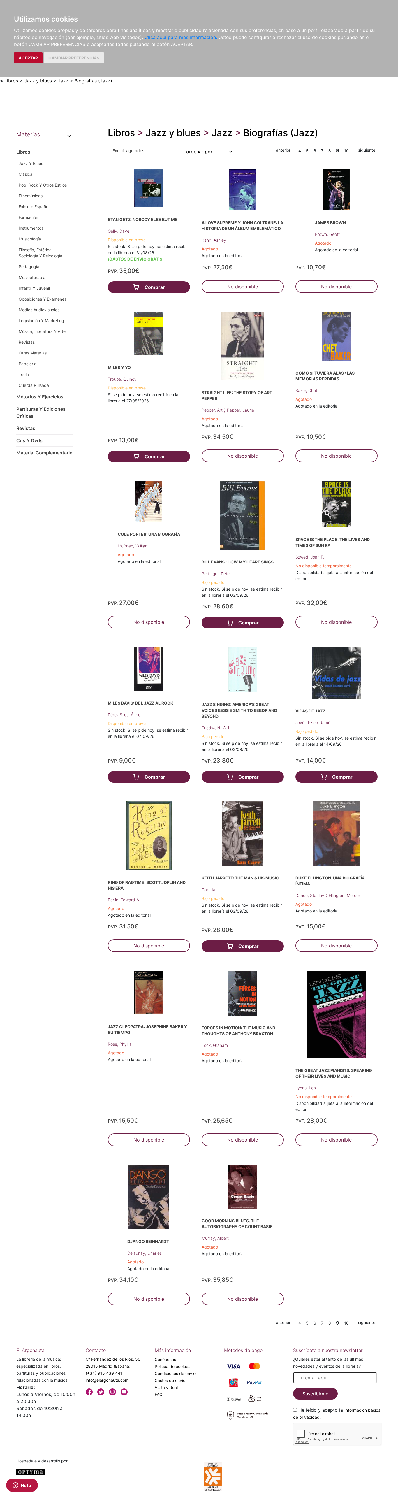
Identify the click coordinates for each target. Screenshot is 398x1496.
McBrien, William (133, 545)
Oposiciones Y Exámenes (42, 298)
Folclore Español (34, 206)
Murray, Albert (215, 1238)
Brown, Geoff (327, 234)
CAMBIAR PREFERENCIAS (73, 57)
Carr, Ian (210, 889)
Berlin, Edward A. (124, 899)
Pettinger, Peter (216, 573)
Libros (11, 81)
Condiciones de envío (175, 1373)
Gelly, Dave (118, 231)
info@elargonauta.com (107, 1380)
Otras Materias (33, 352)
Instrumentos (31, 228)
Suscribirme (315, 1394)
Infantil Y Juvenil (34, 288)
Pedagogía (29, 266)
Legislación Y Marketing (41, 320)
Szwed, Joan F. (309, 556)
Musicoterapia (32, 277)
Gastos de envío (170, 1380)
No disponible (242, 286)
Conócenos (165, 1359)
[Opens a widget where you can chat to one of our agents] (22, 1486)
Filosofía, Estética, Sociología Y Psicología (40, 252)
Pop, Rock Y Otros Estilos (43, 184)
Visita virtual (166, 1387)
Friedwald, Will (215, 727)
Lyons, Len (305, 1087)
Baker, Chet (306, 390)
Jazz (63, 81)
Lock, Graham (215, 1045)
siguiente (366, 150)
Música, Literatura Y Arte (42, 331)
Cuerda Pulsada (34, 385)
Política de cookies (172, 1366)
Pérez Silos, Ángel (124, 714)
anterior (283, 150)
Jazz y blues (38, 81)
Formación (28, 217)
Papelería (27, 363)
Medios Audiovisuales (39, 309)
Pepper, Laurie (240, 410)
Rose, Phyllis (119, 1044)
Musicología (30, 238)
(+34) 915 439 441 (104, 1373)
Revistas (27, 342)
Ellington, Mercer (344, 895)
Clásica (25, 174)
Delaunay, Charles (144, 1253)
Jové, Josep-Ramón (314, 722)
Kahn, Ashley (214, 240)
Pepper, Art (213, 410)
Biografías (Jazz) (93, 81)
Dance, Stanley (310, 895)
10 (346, 150)
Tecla (24, 374)
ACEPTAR (28, 57)
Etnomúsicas (31, 195)
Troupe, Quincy (122, 379)
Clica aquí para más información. (181, 37)
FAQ (159, 1394)
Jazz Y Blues (31, 163)
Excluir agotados (128, 150)
